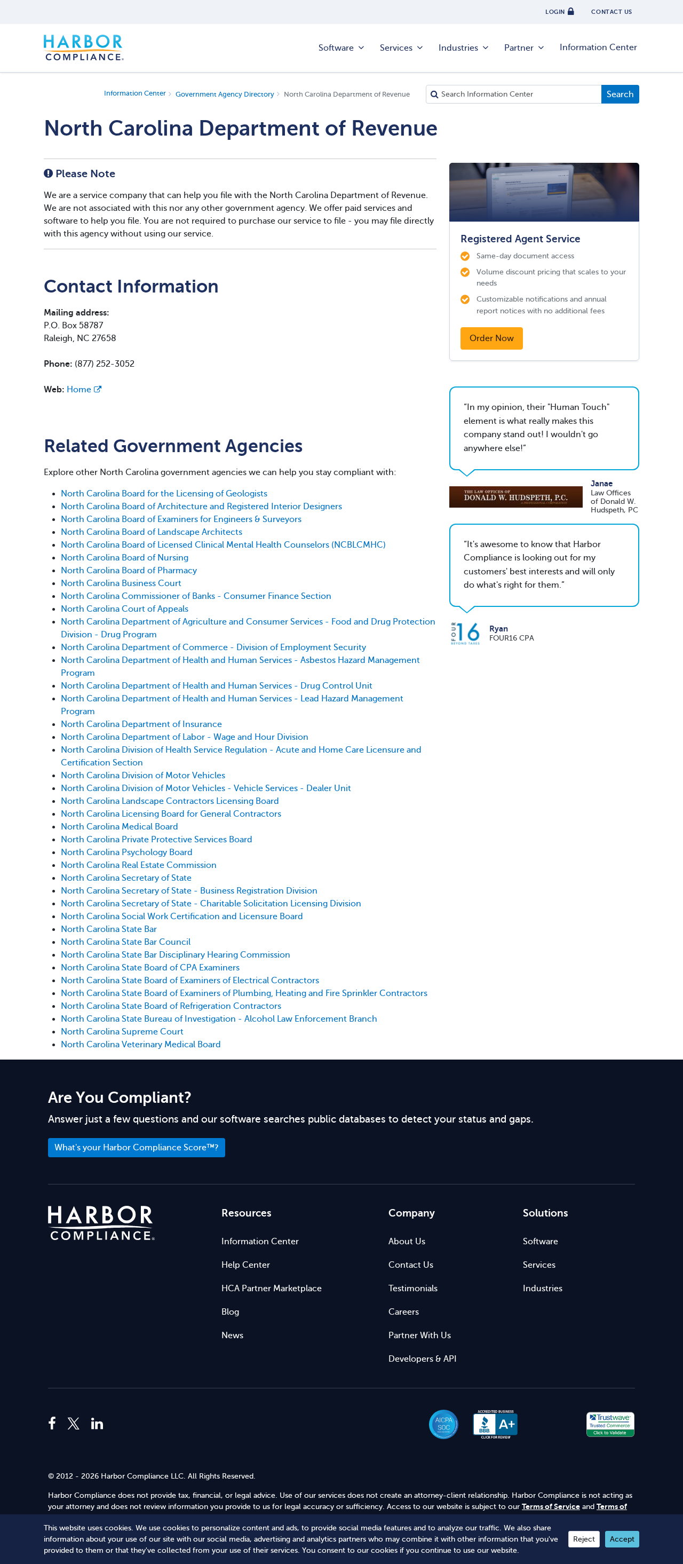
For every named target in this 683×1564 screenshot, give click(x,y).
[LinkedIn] (97, 1424)
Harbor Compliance (84, 48)
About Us (406, 1241)
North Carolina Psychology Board (127, 852)
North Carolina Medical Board (119, 827)
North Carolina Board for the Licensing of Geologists (164, 494)
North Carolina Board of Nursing (124, 558)
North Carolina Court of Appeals (124, 609)
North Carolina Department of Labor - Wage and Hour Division (184, 737)
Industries (458, 48)
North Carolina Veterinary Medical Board (141, 1044)
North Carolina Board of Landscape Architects (151, 532)
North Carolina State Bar (109, 929)
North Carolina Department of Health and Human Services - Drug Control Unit (216, 686)
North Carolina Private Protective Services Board (156, 839)
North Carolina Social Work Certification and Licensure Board (182, 916)
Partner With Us (419, 1335)
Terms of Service (551, 1507)
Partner (519, 48)
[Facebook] (54, 1424)
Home (79, 389)
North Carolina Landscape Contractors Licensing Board (170, 801)
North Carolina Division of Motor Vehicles (143, 775)
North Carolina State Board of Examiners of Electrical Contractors (190, 980)
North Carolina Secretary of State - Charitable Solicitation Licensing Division (211, 904)
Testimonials (413, 1288)
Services (396, 48)
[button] (553, 1424)
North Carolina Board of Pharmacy (129, 570)
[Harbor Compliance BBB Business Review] (490, 1424)
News (232, 1335)
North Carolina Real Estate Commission (139, 865)
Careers (403, 1312)
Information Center (598, 47)
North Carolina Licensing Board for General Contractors (171, 814)
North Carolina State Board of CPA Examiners (150, 968)
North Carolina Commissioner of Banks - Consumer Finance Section (196, 596)
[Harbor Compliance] (101, 1223)
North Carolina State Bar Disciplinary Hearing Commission (175, 955)
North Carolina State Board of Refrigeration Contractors (171, 1006)
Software (336, 48)
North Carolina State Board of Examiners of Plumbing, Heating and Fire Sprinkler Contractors (244, 993)
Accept (622, 1539)
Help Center (245, 1265)
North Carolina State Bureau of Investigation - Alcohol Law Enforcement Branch (219, 1019)
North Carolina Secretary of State (126, 878)
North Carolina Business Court (121, 583)
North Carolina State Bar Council (125, 942)
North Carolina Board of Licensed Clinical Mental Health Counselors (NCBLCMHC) (223, 545)
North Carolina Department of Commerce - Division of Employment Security (213, 647)
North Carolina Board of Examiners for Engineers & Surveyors (181, 519)
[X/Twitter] (73, 1424)
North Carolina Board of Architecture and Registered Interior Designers (201, 506)
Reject (584, 1539)
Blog (230, 1312)
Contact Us (410, 1265)
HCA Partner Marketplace (271, 1288)
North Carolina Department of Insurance (141, 724)
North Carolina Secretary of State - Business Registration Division (189, 891)
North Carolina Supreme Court (122, 1032)
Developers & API (422, 1359)
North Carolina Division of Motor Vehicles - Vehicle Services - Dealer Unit (206, 788)
